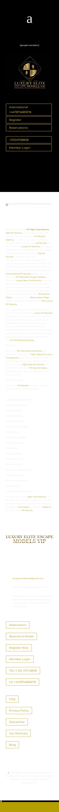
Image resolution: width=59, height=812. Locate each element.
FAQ (12, 699)
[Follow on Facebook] (23, 36)
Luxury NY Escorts (43, 313)
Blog (12, 744)
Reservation (17, 625)
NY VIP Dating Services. (22, 340)
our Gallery (24, 507)
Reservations (18, 127)
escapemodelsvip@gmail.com (28, 578)
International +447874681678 (20, 109)
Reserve (47, 507)
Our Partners (18, 733)
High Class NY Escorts (33, 364)
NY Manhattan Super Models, (31, 277)
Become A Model (21, 636)
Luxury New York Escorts (28, 280)
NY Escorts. (27, 510)
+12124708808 (19, 140)
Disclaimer (17, 722)
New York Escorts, (37, 496)
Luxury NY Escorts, (30, 246)
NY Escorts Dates (38, 368)
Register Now (19, 647)
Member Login (20, 147)
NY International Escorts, (30, 351)
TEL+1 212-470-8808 (23, 670)
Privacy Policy (19, 710)
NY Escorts (41, 243)
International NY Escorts (18, 273)
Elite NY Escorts (14, 233)
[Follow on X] (29, 36)
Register (15, 120)
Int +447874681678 (22, 682)
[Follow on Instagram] (35, 36)
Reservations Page (39, 297)
